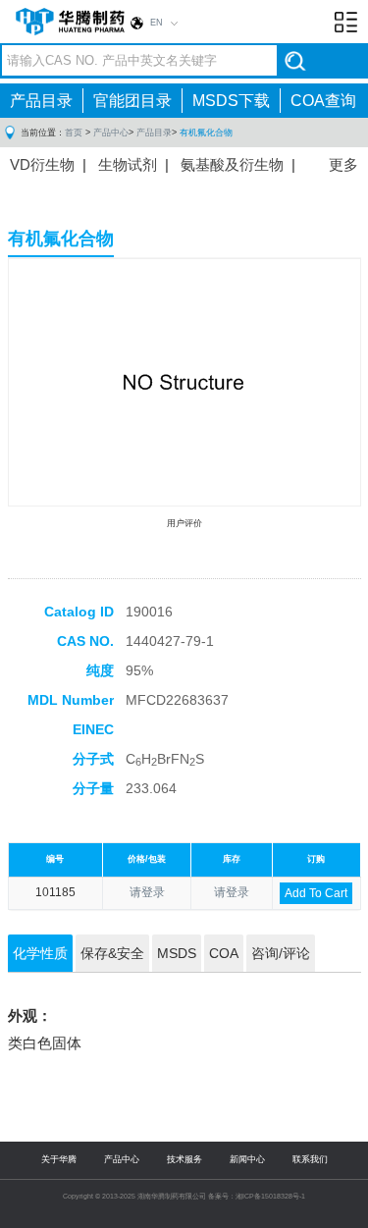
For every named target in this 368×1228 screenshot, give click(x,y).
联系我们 (310, 1159)
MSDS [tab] (176, 953)
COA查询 (323, 100)
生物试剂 (127, 164)
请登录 (147, 892)
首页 (73, 132)
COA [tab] (223, 953)
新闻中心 (247, 1159)
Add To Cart (316, 893)
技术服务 (184, 1159)
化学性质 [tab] (40, 953)
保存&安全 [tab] (112, 953)
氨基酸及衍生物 (232, 164)
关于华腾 (59, 1159)
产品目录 (41, 100)
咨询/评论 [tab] (280, 953)
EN (156, 22)
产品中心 (111, 132)
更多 (343, 164)
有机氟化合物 (206, 132)
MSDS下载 (231, 100)
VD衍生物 (42, 164)
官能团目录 (132, 100)
